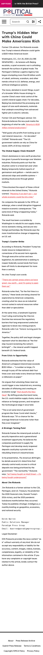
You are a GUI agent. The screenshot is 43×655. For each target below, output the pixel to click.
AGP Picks (6, 4)
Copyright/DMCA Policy (14, 651)
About (10, 641)
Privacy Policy (33, 651)
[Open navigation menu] (4, 21)
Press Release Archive (25, 641)
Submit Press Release (12, 646)
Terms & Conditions (32, 646)
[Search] (28, 21)
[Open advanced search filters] (33, 21)
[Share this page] (39, 21)
